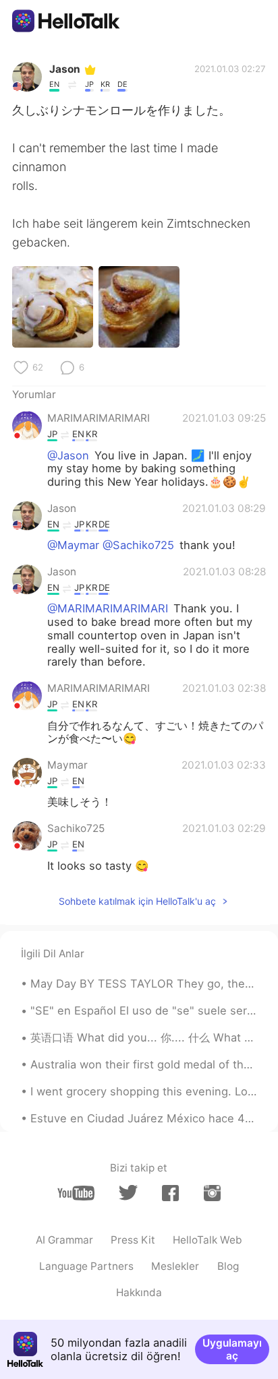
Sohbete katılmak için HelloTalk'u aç (137, 901)
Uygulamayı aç (232, 1349)
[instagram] (212, 1193)
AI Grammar (64, 1239)
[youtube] (75, 1193)
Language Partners (86, 1266)
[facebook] (170, 1193)
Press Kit (133, 1239)
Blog (228, 1266)
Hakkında (139, 1292)
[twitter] (128, 1192)
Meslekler (175, 1266)
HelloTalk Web (207, 1239)
